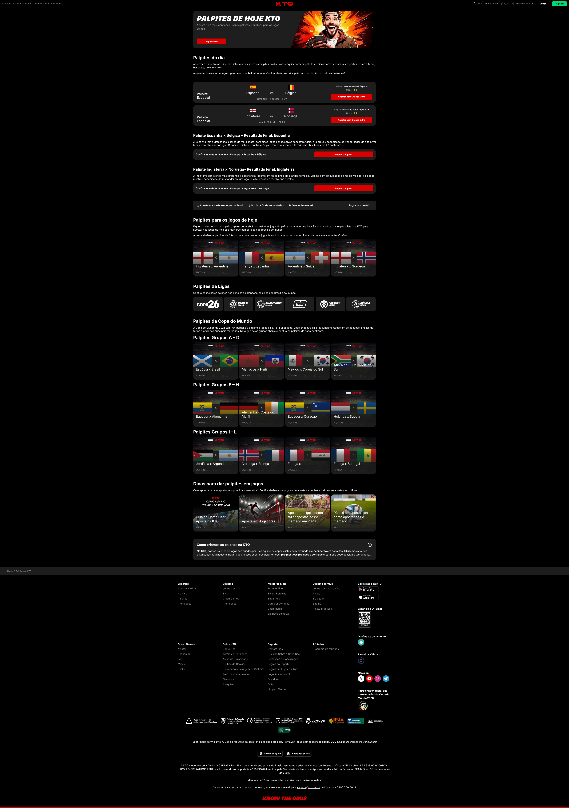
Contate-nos (275, 648)
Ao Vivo (182, 593)
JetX (180, 659)
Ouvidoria (273, 679)
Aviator (182, 648)
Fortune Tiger (276, 588)
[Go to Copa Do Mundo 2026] (208, 304)
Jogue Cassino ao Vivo (326, 588)
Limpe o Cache (277, 689)
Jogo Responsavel (279, 674)
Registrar (559, 3)
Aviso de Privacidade (235, 659)
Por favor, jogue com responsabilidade (306, 741)
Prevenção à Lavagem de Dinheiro (243, 669)
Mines (181, 664)
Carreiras (228, 679)
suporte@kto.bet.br (308, 787)
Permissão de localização (283, 659)
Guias (271, 684)
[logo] (284, 4)
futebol (370, 64)
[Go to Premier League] (330, 304)
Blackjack (318, 598)
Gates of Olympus (278, 603)
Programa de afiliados (326, 648)
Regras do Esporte (279, 664)
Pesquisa (228, 684)
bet (250, 73)
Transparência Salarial (236, 674)
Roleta (316, 593)
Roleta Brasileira (322, 608)
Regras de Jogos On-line (282, 669)
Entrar (543, 3)
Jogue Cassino (231, 588)
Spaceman (184, 654)
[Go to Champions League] (269, 304)
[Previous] (193, 258)
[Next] (375, 258)
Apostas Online (187, 588)
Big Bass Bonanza (278, 613)
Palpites (182, 598)
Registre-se (212, 41)
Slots (226, 593)
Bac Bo (317, 603)
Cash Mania (275, 608)
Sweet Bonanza (277, 593)
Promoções (184, 603)
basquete (198, 67)
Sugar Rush (274, 598)
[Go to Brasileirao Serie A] (238, 304)
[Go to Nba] (299, 304)
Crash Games (231, 598)
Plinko (181, 669)
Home (10, 571)
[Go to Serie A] (361, 304)
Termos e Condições (235, 654)
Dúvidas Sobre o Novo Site (284, 654)
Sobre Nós (229, 648)
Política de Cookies (234, 664)
